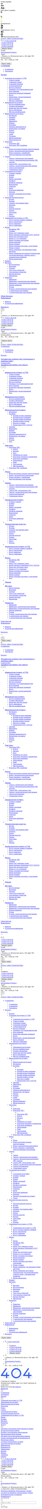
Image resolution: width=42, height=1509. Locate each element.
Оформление (5, 1449)
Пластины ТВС (14, 143)
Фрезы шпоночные (15, 259)
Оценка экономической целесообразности (15, 1438)
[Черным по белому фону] (1, 12)
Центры (11, 216)
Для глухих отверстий (16, 270)
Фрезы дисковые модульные (19, 240)
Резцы (7, 147)
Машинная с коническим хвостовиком (22, 281)
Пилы (11, 188)
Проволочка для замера (17, 128)
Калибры (12, 117)
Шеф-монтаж (5, 1445)
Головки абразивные (16, 106)
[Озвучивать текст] (2, 32)
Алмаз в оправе (14, 80)
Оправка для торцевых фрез (18, 203)
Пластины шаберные (16, 190)
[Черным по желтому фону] (1, 19)
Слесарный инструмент (13, 171)
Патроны (12, 205)
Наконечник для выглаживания (20, 97)
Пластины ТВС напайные (18, 145)
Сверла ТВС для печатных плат (20, 164)
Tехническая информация (14, 303)
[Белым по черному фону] (1, 15)
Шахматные (13, 276)
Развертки (8, 277)
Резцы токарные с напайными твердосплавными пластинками (20, 154)
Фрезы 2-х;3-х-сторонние (18, 238)
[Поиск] (2, 309)
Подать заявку (6, 63)
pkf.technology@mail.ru (9, 52)
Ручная (11, 287)
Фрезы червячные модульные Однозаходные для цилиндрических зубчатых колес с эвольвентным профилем (24, 255)
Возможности (5, 1447)
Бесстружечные (14, 264)
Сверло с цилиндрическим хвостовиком (23, 166)
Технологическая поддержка (11, 1443)
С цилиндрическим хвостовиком (20, 292)
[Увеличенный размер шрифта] (2, 8)
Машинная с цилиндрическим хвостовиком (24, 283)
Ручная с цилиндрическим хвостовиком (23, 289)
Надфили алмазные (15, 182)
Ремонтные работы (7, 1440)
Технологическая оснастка (14, 197)
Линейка (12, 119)
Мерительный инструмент (14, 114)
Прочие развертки (15, 285)
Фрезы (7, 227)
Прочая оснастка (15, 209)
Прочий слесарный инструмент (20, 194)
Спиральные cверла (16, 169)
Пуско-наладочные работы (10, 1430)
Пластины (8, 141)
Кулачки (12, 201)
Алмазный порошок (16, 84)
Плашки (8, 261)
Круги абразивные (15, 110)
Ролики (11, 210)
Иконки (3, 1453)
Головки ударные (15, 173)
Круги (11, 95)
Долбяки (12, 231)
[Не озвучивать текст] (2, 35)
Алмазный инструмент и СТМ (16, 78)
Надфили (12, 181)
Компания (4, 1388)
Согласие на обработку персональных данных (17, 1493)
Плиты (11, 207)
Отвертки (12, 186)
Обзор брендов (7, 296)
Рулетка (11, 132)
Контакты (5, 307)
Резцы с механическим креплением (21, 151)
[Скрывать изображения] (2, 28)
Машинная (13, 279)
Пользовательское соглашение (11, 1494)
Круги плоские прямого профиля (20, 220)
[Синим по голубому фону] (1, 17)
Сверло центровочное (16, 168)
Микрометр (13, 121)
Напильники (13, 184)
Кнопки (3, 1451)
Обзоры (3, 1456)
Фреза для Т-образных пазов (19, 233)
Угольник (12, 136)
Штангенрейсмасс (15, 138)
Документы (9, 71)
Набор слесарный (15, 179)
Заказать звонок (7, 48)
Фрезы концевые (15, 242)
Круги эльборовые (15, 225)
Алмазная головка (15, 82)
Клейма (11, 175)
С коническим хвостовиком (18, 290)
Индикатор (13, 115)
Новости (8, 301)
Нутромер (12, 125)
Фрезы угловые (14, 248)
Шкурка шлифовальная (17, 112)
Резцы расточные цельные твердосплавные (24, 149)
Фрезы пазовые (14, 244)
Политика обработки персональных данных (16, 1491)
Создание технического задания (12, 1442)
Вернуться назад (6, 1387)
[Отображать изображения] (2, 25)
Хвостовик (13, 212)
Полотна (12, 192)
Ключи (11, 177)
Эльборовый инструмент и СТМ (16, 218)
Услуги (3, 1424)
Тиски (11, 196)
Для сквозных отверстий (17, 272)
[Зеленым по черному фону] (1, 22)
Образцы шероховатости (17, 127)
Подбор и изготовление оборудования (14, 1432)
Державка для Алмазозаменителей (21, 89)
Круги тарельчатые (15, 222)
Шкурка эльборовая (16, 101)
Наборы (11, 123)
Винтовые (12, 266)
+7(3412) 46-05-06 (10, 41)
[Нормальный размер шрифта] (2, 6)
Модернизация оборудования (11, 1434)
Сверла (7, 156)
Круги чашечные (15, 223)
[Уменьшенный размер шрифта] (2, 3)
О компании (5, 66)
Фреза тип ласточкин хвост (18, 236)
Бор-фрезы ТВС (14, 229)
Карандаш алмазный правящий (20, 93)
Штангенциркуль (15, 140)
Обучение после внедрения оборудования (15, 1436)
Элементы (4, 1455)
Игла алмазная (14, 91)
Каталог (4, 75)
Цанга (11, 214)
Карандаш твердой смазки (18, 108)
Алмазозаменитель (15, 86)
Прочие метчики (15, 274)
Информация (6, 298)
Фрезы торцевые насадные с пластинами (23, 246)
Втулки (11, 199)
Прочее (11, 130)
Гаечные (12, 268)
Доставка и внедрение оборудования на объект (17, 1429)
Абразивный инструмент (14, 102)
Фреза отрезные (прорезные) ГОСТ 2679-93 (24, 235)
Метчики (8, 263)
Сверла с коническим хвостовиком (21, 158)
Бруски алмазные (15, 87)
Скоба (11, 134)
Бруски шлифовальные (17, 104)
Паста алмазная (14, 99)
